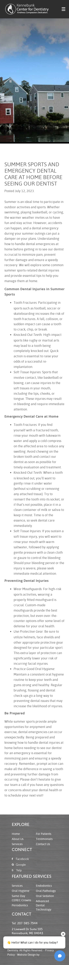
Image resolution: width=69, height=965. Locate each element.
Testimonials (44, 839)
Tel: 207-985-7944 (25, 923)
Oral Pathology (46, 891)
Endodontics (44, 885)
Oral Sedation (45, 896)
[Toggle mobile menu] (63, 9)
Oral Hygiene (20, 891)
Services (17, 844)
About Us (18, 839)
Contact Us (43, 844)
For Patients (43, 834)
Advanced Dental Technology (43, 905)
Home (16, 834)
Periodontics (20, 905)
